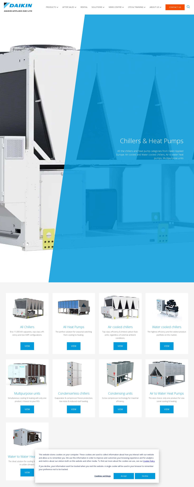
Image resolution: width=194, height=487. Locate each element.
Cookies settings (102, 476)
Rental (84, 7)
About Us (154, 7)
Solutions (97, 7)
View (27, 346)
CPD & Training (135, 7)
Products (51, 7)
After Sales (68, 7)
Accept (124, 476)
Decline (145, 476)
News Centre (115, 7)
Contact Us (175, 7)
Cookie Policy (149, 461)
